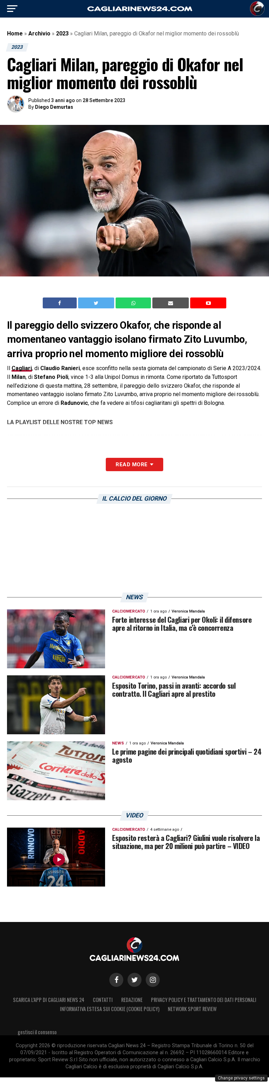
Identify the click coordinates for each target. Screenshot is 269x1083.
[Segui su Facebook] (116, 980)
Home (15, 33)
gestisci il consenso (37, 1032)
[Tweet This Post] (97, 303)
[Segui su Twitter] (134, 980)
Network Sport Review (192, 1008)
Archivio (39, 33)
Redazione (132, 999)
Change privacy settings (241, 1078)
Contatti (103, 999)
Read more (131, 464)
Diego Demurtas (54, 107)
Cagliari (22, 368)
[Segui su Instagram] (153, 980)
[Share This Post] (134, 303)
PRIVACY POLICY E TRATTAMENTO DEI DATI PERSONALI (203, 999)
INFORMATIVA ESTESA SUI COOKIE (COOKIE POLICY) (109, 1008)
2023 (62, 33)
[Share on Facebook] (60, 303)
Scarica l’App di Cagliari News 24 (48, 999)
